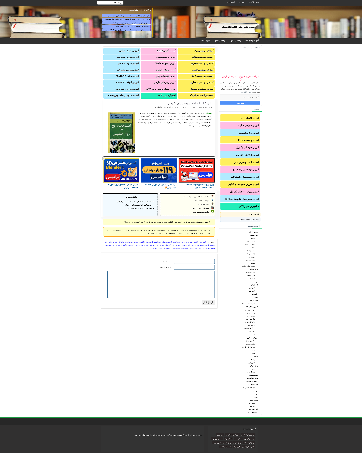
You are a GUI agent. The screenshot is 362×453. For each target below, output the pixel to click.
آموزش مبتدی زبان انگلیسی (200, 245)
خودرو (253, 238)
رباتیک (253, 247)
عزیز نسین (245, 446)
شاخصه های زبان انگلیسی (179, 248)
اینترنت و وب (251, 316)
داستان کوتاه (229, 439)
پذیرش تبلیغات (205, 40)
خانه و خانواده (250, 272)
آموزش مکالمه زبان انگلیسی (181, 245)
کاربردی (252, 350)
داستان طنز (238, 439)
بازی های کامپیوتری (249, 387)
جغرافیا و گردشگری (251, 366)
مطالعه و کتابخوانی (249, 244)
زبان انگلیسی (116, 245)
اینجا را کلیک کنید (246, 92)
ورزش (256, 397)
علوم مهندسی (250, 260)
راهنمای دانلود (219, 40)
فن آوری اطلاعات (249, 328)
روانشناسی (254, 294)
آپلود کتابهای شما (252, 40)
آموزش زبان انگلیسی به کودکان (128, 242)
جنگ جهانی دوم (249, 439)
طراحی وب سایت (249, 310)
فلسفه (256, 297)
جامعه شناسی (250, 278)
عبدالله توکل (166, 248)
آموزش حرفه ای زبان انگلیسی (182, 242)
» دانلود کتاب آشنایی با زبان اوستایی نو (140, 208)
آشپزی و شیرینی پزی (248, 303)
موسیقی (255, 390)
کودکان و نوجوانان (252, 381)
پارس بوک (237, 446)
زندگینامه (252, 359)
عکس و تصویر (250, 344)
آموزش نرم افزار (252, 338)
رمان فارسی (227, 443)
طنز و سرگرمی (253, 384)
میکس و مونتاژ (250, 341)
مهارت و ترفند (250, 319)
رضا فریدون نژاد (217, 439)
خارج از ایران (251, 372)
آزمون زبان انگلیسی (199, 242)
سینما (256, 394)
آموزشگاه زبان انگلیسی (163, 245)
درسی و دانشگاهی (249, 250)
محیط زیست (254, 400)
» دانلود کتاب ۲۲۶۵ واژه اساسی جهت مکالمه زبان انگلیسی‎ (133, 201)
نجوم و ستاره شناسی (248, 266)
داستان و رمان (253, 232)
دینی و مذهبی (253, 375)
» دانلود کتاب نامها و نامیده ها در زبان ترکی (138, 205)
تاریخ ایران (252, 288)
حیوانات (252, 406)
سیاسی (255, 282)
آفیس (253, 353)
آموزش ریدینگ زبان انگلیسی (163, 242)
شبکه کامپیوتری (250, 322)
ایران (253, 369)
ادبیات (256, 356)
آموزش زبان (251, 257)
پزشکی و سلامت (249, 254)
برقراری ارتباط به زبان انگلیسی (145, 245)
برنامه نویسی (251, 313)
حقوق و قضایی (250, 275)
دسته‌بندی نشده (253, 412)
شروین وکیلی (217, 443)
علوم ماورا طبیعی (252, 378)
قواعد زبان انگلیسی (155, 248)
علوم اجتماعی (253, 269)
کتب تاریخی (254, 285)
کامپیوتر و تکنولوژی (252, 306)
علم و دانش (254, 235)
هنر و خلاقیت (254, 300)
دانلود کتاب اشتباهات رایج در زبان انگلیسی (190, 103)
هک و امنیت (251, 334)
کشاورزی (252, 403)
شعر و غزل (251, 362)
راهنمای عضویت (235, 40)
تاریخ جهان (252, 291)
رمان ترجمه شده (248, 443)
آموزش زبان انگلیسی (146, 242)
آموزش (249, 118)
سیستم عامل (251, 325)
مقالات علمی (251, 241)
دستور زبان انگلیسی (127, 245)
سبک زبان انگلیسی (195, 248)
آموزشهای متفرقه (252, 409)
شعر (252, 446)
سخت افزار (251, 331)
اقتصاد (253, 263)
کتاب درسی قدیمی (225, 446)
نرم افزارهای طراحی (248, 347)
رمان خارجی (237, 443)
